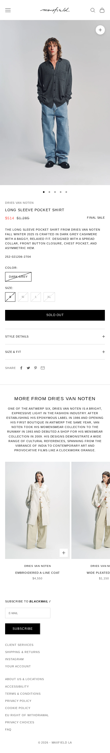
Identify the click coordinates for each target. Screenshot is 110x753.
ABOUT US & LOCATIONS (24, 679)
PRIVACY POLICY (18, 700)
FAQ (8, 729)
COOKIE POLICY (17, 708)
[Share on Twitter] (28, 368)
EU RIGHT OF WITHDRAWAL (27, 715)
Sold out (55, 315)
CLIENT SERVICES (19, 644)
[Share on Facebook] (21, 368)
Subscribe (23, 629)
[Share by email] (43, 368)
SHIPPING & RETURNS (22, 652)
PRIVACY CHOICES (19, 722)
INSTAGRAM (14, 659)
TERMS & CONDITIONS (23, 693)
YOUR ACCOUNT (18, 666)
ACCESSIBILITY (17, 686)
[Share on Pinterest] (36, 368)
